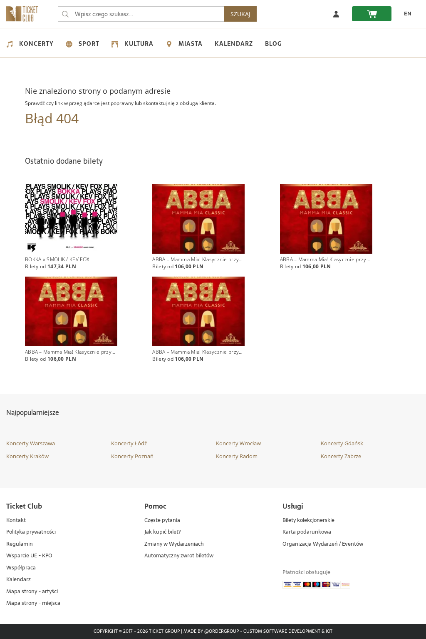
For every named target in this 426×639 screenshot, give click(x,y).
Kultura (139, 43)
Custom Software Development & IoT (287, 631)
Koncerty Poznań (132, 456)
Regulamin (19, 544)
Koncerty (36, 43)
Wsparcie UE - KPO (29, 556)
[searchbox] (141, 14)
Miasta (190, 43)
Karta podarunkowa (306, 532)
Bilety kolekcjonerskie (308, 520)
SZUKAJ (240, 14)
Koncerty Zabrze (341, 456)
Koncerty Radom (237, 456)
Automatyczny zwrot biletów (178, 556)
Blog (273, 43)
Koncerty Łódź (129, 443)
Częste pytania (162, 520)
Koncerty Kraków (27, 456)
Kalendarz (234, 43)
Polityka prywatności (31, 532)
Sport (89, 43)
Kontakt (16, 520)
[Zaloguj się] (336, 13)
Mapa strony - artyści (32, 592)
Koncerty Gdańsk (342, 443)
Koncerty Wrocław (238, 443)
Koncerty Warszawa (30, 443)
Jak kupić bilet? (162, 532)
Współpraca (21, 568)
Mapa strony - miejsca (33, 603)
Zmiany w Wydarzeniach (174, 544)
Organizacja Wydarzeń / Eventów (322, 544)
